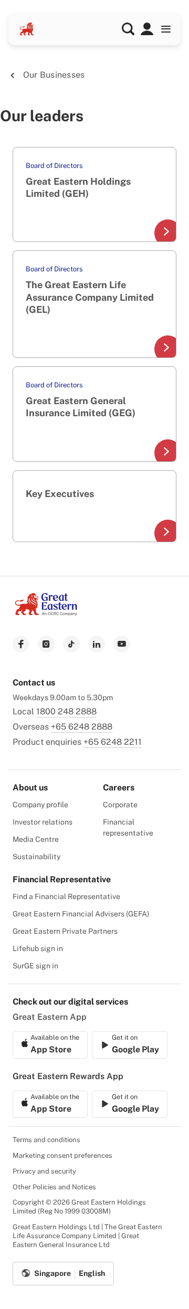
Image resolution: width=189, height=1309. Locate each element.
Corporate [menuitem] (120, 804)
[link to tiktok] (71, 644)
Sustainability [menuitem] (36, 856)
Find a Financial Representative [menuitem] (66, 896)
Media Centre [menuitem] (36, 839)
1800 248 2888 (66, 711)
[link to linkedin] (96, 644)
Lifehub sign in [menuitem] (38, 948)
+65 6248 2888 (81, 727)
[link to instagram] (46, 644)
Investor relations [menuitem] (42, 822)
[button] (128, 29)
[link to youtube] (121, 644)
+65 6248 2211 (112, 742)
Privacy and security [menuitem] (44, 1171)
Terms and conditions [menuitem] (46, 1140)
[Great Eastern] (27, 29)
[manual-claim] (147, 29)
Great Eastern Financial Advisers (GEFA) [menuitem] (81, 914)
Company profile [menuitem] (40, 804)
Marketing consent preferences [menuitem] (62, 1155)
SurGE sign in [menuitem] (35, 966)
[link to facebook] (21, 644)
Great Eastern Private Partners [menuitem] (65, 931)
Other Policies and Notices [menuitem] (54, 1187)
